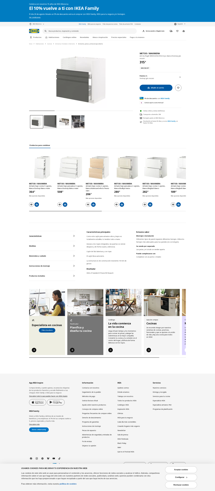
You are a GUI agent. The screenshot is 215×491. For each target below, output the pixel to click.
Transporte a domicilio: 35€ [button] (152, 114)
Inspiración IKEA (123, 409)
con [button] (157, 98)
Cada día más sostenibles (126, 422)
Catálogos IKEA (123, 405)
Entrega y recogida (159, 392)
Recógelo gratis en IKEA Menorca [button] (153, 118)
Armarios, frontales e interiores (65, 44)
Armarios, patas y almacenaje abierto (90, 44)
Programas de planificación (162, 409)
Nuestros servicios (159, 388)
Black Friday (121, 443)
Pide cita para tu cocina (110, 24)
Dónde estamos (123, 392)
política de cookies (68, 484)
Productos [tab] (37, 37)
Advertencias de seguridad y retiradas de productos (97, 436)
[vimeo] (48, 458)
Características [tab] (35, 236)
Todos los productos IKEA (126, 401)
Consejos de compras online (92, 409)
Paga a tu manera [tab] (137, 37)
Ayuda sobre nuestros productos (94, 405)
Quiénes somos (123, 388)
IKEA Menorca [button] (37, 24)
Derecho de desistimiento (91, 418)
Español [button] (180, 24)
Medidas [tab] (32, 246)
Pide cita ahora (47, 330)
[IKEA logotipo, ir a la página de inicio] (34, 31)
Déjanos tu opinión (89, 446)
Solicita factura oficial (90, 401)
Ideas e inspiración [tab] (100, 37)
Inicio (30, 44)
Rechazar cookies (181, 485)
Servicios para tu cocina (161, 396)
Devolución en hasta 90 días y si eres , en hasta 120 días (160, 122)
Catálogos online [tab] (69, 37)
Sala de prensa (122, 435)
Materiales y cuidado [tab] (37, 256)
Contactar (138, 24)
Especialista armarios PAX (162, 405)
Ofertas (120, 413)
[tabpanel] (136, 254)
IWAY (119, 447)
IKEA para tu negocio (94, 24)
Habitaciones (40, 44)
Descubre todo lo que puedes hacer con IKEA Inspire (48, 396)
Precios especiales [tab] (118, 37)
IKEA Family (82, 24)
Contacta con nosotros (90, 388)
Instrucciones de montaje (91, 426)
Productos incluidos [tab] (37, 276)
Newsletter (121, 430)
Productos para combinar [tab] (40, 145)
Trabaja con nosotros (125, 396)
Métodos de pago (88, 396)
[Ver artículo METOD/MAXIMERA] (42, 168)
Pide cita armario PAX (126, 24)
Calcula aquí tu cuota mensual (153, 103)
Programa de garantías (90, 422)
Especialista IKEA (159, 401)
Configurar (179, 477)
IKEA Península (122, 439)
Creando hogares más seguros (128, 426)
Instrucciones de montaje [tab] (39, 266)
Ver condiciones (35, 17)
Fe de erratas (87, 441)
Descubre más (34, 424)
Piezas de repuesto (89, 430)
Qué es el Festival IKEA (125, 452)
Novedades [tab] (84, 37)
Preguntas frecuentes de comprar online (97, 413)
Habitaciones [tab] (54, 37)
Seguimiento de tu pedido (91, 392)
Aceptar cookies (181, 470)
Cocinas (49, 44)
